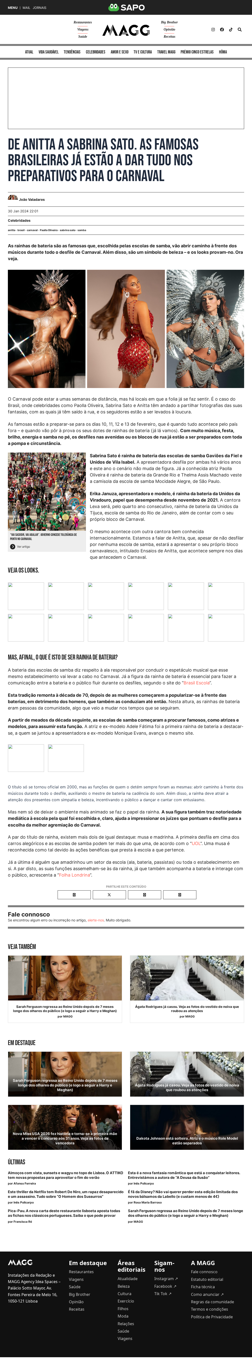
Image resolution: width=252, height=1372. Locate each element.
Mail (26, 7)
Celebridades (19, 220)
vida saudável (49, 52)
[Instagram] (213, 29)
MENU (12, 7)
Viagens (82, 29)
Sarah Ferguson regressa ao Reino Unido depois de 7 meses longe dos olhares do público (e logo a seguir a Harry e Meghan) (65, 1009)
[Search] (239, 29)
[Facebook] (222, 29)
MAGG (68, 1016)
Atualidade (128, 1278)
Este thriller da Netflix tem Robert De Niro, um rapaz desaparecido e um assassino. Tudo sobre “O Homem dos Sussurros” (66, 1194)
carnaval (32, 230)
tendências (72, 52)
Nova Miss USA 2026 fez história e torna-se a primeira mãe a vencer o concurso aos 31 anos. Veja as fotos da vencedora (65, 1138)
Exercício (126, 1301)
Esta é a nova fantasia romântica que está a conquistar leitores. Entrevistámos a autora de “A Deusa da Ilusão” (184, 1175)
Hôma (223, 52)
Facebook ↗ (165, 1286)
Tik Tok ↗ (163, 1293)
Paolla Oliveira (49, 230)
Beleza (124, 1286)
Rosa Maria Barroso (148, 1202)
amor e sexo (119, 52)
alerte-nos (96, 920)
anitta (11, 230)
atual (29, 52)
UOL (196, 843)
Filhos (123, 1308)
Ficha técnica (203, 1286)
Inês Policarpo (144, 1183)
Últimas (16, 1162)
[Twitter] (230, 29)
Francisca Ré (23, 1221)
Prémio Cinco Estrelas (197, 52)
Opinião (169, 29)
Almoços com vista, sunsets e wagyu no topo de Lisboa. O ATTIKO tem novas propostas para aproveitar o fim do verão (65, 1175)
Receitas (169, 36)
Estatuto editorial (207, 1279)
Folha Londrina (74, 875)
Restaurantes (83, 22)
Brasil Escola (196, 682)
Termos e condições (209, 1309)
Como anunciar (207, 1294)
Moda (123, 1316)
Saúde (82, 36)
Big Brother (169, 22)
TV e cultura (143, 52)
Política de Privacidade (212, 1317)
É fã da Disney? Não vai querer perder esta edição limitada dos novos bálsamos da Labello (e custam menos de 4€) (183, 1194)
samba (82, 230)
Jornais (39, 7)
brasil (21, 230)
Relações (126, 1323)
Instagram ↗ (166, 1278)
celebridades (95, 52)
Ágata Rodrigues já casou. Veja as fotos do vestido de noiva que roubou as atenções (187, 1009)
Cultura (124, 1293)
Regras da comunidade (212, 1301)
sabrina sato (67, 230)
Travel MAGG (166, 52)
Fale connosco (204, 1271)
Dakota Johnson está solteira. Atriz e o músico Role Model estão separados (187, 1140)
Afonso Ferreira (25, 1183)
